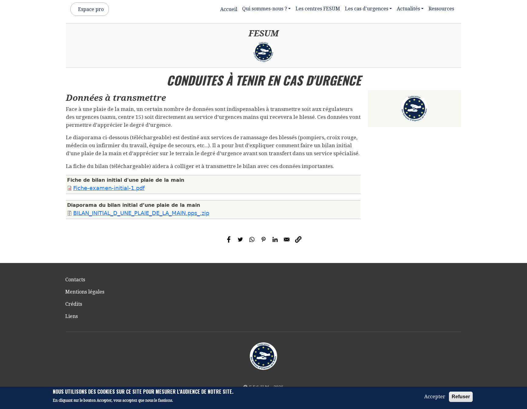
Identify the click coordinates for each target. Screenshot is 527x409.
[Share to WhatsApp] (251, 239)
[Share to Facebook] (228, 239)
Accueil (228, 9)
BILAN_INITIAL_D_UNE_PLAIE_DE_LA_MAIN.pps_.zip (141, 213)
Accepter (434, 397)
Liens (71, 316)
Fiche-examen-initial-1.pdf (109, 188)
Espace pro (91, 9)
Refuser (461, 396)
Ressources (441, 9)
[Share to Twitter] (240, 239)
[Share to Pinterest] (263, 239)
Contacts (75, 280)
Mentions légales (84, 292)
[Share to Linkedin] (275, 239)
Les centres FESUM (318, 9)
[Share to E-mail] (286, 239)
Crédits (73, 304)
